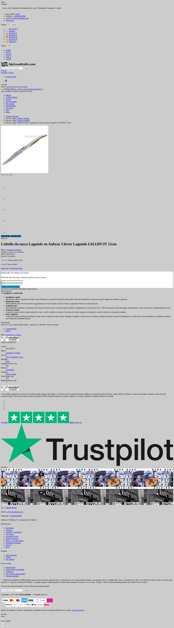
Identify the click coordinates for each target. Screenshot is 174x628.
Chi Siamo (10, 534)
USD (8, 59)
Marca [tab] (8, 331)
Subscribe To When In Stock (11, 268)
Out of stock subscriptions (15, 574)
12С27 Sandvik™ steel (14, 357)
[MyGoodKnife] (18, 66)
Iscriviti (26, 590)
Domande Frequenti (13, 543)
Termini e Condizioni (14, 532)
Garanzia (9, 530)
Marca (3, 335)
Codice (3, 342)
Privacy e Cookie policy (15, 541)
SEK (8, 57)
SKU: (3, 254)
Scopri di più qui (78, 610)
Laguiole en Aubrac (13, 353)
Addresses (9, 572)
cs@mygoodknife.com (20, 18)
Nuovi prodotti (11, 555)
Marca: (3, 250)
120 (7, 366)
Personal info (11, 567)
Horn (8, 361)
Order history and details (15, 570)
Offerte (8, 557)
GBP (8, 52)
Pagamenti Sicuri (12, 536)
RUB (8, 55)
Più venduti (10, 559)
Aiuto (17, 14)
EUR (8, 50)
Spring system (11, 374)
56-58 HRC (10, 370)
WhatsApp (10, 20)
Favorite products (12, 576)
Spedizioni (10, 528)
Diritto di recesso (12, 539)
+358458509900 (19, 16)
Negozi (8, 545)
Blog (7, 547)
